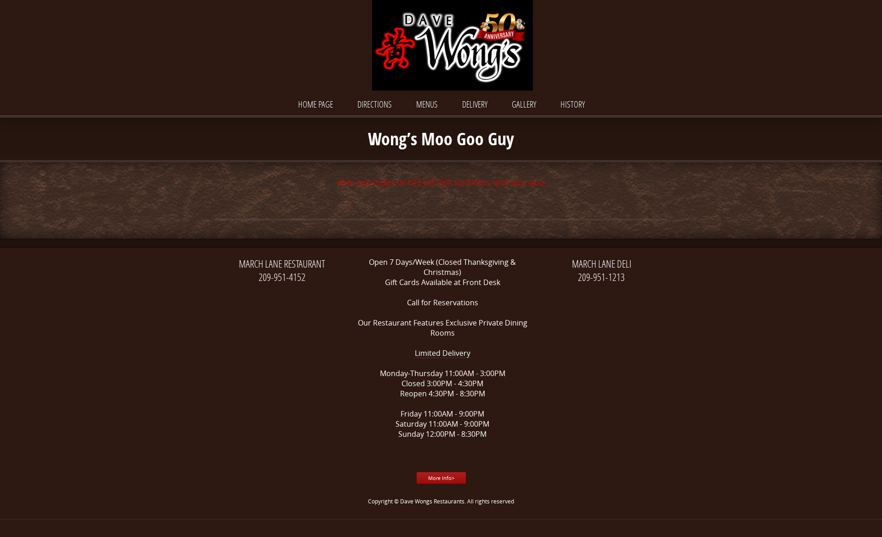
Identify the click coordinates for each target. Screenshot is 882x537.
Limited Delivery (442, 353)
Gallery (524, 104)
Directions (374, 104)
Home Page (315, 104)
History (572, 104)
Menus (427, 104)
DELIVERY (474, 104)
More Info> (441, 477)
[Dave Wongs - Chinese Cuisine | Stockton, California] (441, 46)
